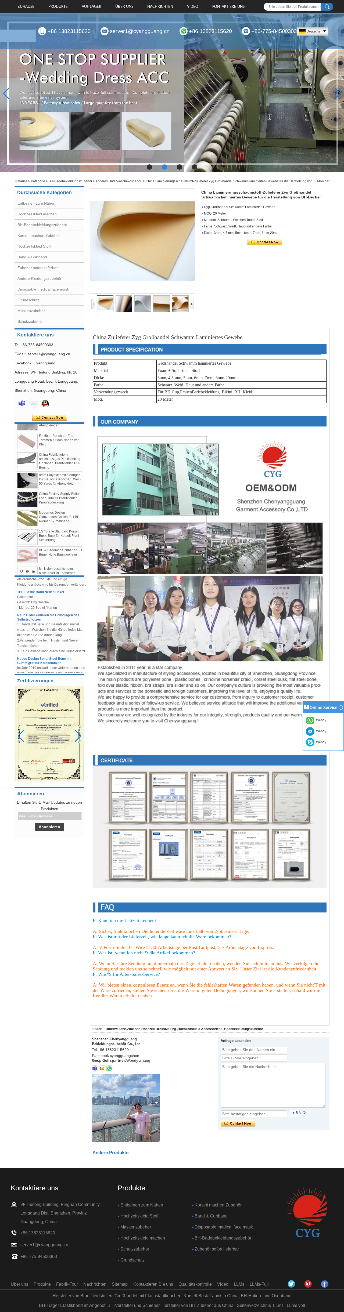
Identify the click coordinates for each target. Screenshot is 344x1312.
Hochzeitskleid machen (37, 214)
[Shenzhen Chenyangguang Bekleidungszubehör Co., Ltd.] (306, 1212)
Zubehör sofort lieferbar (37, 268)
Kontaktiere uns (228, 7)
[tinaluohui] (95, 1068)
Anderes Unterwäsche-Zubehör (118, 181)
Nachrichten (160, 7)
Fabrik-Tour (67, 1284)
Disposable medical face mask (43, 289)
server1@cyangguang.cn (140, 31)
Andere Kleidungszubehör (39, 278)
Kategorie (38, 181)
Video (192, 7)
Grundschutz (28, 300)
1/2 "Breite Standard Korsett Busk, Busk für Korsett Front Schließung (59, 518)
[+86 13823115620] (109, 1068)
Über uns (124, 7)
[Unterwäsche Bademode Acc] (172, 93)
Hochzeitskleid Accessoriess (200, 1029)
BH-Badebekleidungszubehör (70, 181)
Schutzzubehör (30, 321)
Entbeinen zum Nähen (36, 203)
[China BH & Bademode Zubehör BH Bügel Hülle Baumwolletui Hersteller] (27, 538)
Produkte (58, 7)
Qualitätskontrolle (195, 1284)
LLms (278, 1305)
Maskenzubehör (31, 311)
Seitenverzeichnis (254, 1305)
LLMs (239, 1284)
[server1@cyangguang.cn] (102, 1068)
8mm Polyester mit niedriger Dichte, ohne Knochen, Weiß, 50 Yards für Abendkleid (60, 462)
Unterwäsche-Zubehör (123, 1029)
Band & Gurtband (32, 257)
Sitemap (120, 1284)
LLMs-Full (259, 1284)
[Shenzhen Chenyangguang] (291, 1284)
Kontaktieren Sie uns (153, 1284)
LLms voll (296, 1305)
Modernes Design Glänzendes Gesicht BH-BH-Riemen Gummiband (60, 500)
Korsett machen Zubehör (38, 235)
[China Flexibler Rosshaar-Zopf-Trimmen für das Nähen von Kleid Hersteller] (27, 424)
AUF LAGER (91, 7)
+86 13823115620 (69, 31)
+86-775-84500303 (274, 31)
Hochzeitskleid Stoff (34, 246)
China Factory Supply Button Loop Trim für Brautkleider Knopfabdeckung (60, 481)
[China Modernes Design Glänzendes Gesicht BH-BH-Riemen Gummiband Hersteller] (27, 501)
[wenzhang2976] (308, 1284)
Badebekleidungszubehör (243, 1029)
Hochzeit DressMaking (158, 1029)
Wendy (320, 742)
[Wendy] (21, 403)
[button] (149, 167)
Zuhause (26, 7)
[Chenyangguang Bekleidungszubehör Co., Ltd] (325, 1284)
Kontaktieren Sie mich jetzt (49, 417)
